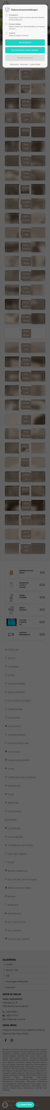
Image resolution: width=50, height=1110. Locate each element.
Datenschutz (14, 64)
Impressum (24, 64)
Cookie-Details (34, 64)
